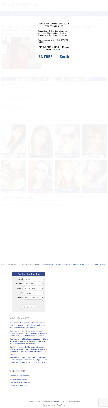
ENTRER (45, 57)
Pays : (22, 293)
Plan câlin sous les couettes (20, 382)
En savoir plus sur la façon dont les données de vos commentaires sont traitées (73, 264)
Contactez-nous (57, 402)
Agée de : (20, 288)
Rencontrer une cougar (18, 379)
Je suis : (21, 279)
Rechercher (28, 307)
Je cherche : (20, 284)
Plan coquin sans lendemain (20, 376)
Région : (21, 297)
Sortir (65, 57)
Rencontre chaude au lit (18, 386)
